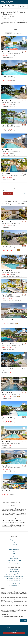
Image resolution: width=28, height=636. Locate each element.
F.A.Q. (14, 555)
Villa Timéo (6, 174)
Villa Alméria (7, 417)
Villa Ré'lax (6, 466)
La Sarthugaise (7, 76)
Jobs (14, 551)
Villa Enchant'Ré (8, 221)
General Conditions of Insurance (14, 560)
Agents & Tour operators (14, 562)
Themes (14, 540)
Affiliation (9, 627)
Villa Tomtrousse (9, 368)
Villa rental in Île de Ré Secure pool (14, 580)
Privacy (14, 556)
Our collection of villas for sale (14, 564)
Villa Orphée (6, 246)
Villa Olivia (6, 51)
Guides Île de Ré (14, 582)
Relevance (8, 33)
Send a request (8, 193)
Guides (14, 542)
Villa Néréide (7, 149)
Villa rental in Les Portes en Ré (14, 583)
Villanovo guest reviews (14, 549)
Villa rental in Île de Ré (14, 571)
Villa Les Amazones (9, 344)
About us (14, 547)
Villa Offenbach (8, 319)
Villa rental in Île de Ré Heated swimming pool (14, 576)
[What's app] (24, 194)
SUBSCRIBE (23, 620)
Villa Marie (6, 441)
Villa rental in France (14, 569)
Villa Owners (14, 626)
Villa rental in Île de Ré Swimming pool (14, 574)
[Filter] (20, 6)
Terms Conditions (14, 558)
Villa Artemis (7, 270)
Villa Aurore (7, 295)
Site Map (21, 626)
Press (14, 553)
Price (14, 33)
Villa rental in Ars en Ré (14, 585)
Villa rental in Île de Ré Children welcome (14, 578)
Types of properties (14, 539)
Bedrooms (19, 33)
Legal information (17, 627)
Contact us (14, 633)
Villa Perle (6, 490)
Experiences (14, 544)
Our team (14, 546)
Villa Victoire (7, 392)
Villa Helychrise (8, 125)
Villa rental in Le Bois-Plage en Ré (14, 573)
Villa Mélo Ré (7, 100)
